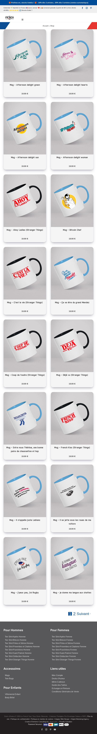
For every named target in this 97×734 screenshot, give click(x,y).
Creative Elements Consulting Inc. (37, 722)
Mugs (7, 675)
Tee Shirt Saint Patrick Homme (18, 653)
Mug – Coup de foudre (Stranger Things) (25, 375)
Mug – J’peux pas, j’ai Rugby (25, 592)
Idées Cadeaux (58, 682)
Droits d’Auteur (58, 679)
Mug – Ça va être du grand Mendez (72, 302)
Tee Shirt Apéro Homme (15, 637)
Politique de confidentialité (20, 719)
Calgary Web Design (62, 719)
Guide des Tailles (59, 685)
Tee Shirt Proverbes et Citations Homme (22, 647)
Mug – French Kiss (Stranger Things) (72, 447)
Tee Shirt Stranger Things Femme (66, 660)
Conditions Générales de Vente (65, 692)
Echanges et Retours (61, 688)
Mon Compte (57, 675)
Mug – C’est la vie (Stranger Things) (25, 302)
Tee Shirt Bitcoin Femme (62, 640)
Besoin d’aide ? (27, 10)
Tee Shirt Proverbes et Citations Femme (69, 647)
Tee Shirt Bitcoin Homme (15, 640)
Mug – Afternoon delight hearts (72, 85)
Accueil (45, 26)
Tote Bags (9, 679)
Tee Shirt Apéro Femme (62, 637)
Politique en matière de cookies (42, 719)
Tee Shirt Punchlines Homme (17, 650)
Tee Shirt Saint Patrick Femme (65, 653)
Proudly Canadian (66, 722)
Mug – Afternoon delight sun (25, 157)
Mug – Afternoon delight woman (72, 157)
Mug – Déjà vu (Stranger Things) (72, 375)
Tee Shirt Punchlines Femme (64, 650)
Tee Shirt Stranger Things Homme (19, 660)
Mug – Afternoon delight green (25, 85)
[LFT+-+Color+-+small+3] (9, 14)
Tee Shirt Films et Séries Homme (19, 643)
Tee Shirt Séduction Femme (64, 656)
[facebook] (82, 8)
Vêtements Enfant (12, 694)
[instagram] (87, 8)
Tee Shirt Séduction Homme (17, 656)
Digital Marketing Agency (80, 719)
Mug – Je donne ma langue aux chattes (72, 592)
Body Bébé (10, 698)
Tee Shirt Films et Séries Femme (66, 643)
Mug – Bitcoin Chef (72, 230)
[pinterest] (91, 8)
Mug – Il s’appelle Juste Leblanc (24, 520)
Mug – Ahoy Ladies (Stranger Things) (25, 230)
